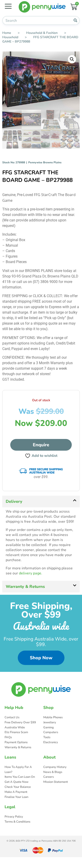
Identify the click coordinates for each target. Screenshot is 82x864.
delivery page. (30, 573)
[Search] (75, 20)
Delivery (14, 501)
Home (6, 33)
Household (10, 37)
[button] (72, 59)
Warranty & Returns (25, 586)
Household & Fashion (42, 33)
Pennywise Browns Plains (45, 162)
